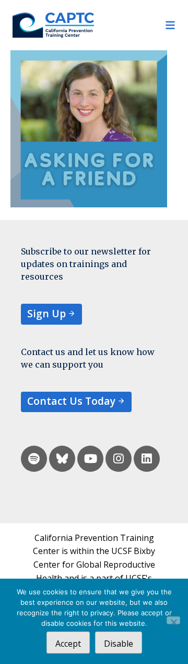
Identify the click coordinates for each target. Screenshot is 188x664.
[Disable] (173, 620)
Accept (68, 643)
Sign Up (46, 313)
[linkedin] (147, 459)
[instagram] (118, 459)
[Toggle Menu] (134, 25)
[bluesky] (62, 459)
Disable (118, 643)
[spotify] (34, 459)
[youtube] (90, 459)
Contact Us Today (71, 401)
